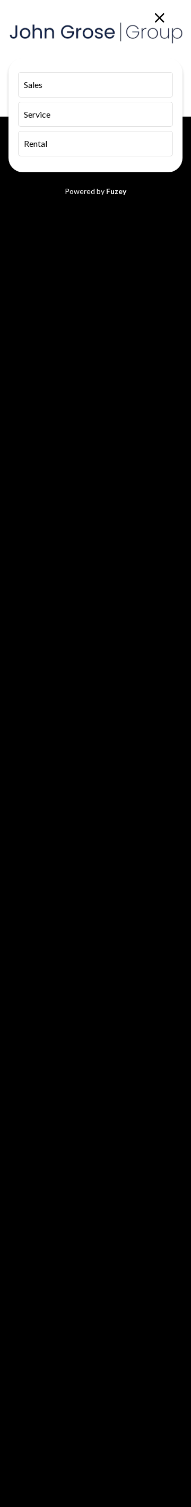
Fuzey (116, 191)
